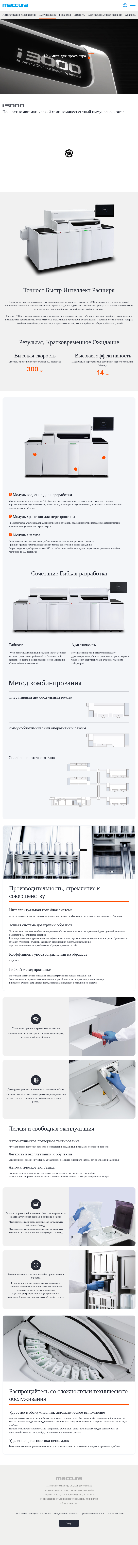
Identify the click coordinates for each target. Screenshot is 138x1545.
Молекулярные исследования (105, 14)
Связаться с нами (115, 1513)
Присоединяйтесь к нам (92, 1513)
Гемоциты (79, 14)
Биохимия (65, 14)
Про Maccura (20, 1513)
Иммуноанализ (47, 14)
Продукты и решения (39, 1513)
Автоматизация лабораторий (19, 14)
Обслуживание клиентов (65, 1513)
